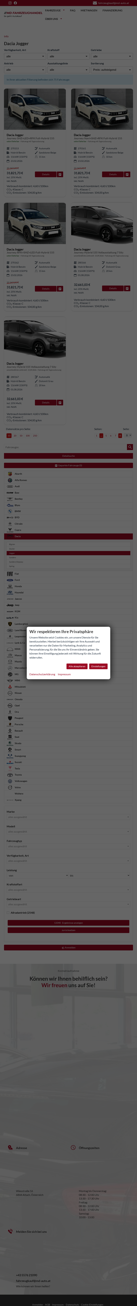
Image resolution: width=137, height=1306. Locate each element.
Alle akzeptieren (77, 666)
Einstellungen (98, 666)
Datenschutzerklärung (42, 674)
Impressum (64, 674)
